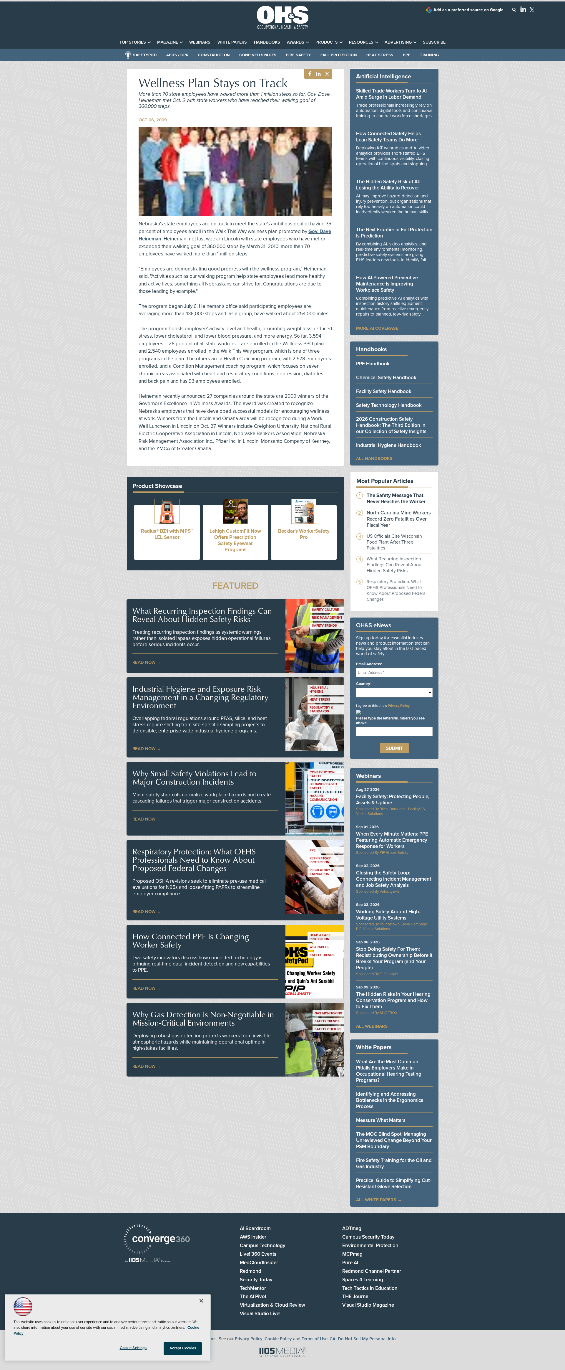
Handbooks (267, 42)
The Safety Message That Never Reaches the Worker (396, 498)
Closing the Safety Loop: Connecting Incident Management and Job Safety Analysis (393, 879)
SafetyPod (145, 55)
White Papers (232, 42)
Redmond (250, 1271)
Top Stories (132, 42)
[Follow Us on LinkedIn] (523, 9)
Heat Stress (379, 55)
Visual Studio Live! (260, 1313)
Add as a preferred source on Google (468, 9)
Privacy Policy (399, 706)
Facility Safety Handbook (383, 391)
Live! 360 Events (258, 1254)
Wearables (319, 947)
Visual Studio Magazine (368, 1305)
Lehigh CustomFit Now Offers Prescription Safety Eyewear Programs (235, 540)
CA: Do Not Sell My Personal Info (363, 1338)
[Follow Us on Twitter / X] (532, 9)
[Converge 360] (157, 1239)
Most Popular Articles (384, 481)
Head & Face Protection (320, 937)
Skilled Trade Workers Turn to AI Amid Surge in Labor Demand (391, 94)
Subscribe (434, 42)
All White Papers (376, 1199)
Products (326, 42)
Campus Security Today (368, 1237)
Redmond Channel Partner (371, 1271)
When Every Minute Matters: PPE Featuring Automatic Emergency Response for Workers (392, 840)
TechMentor (253, 1288)
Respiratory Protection (320, 860)
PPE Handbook (373, 364)
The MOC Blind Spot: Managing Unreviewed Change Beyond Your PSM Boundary (394, 1140)
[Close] (201, 1300)
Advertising (398, 42)
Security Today (256, 1280)
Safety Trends (324, 626)
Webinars (199, 42)
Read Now (144, 662)
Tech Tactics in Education (370, 1288)
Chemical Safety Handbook (386, 377)
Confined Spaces (258, 55)
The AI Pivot (253, 1296)
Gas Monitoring (328, 1013)
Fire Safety (298, 55)
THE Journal (356, 1296)
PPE (407, 55)
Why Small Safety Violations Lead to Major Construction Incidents (194, 777)
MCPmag (352, 1254)
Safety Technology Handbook (389, 405)
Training (429, 55)
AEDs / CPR (177, 55)
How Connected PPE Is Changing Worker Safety (190, 940)
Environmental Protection (370, 1245)
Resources (361, 42)
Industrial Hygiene (319, 690)
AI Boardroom (255, 1228)
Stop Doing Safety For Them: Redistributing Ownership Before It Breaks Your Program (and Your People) (394, 958)
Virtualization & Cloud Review (272, 1305)
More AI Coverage (377, 328)
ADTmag (351, 1228)
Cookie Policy (278, 1338)
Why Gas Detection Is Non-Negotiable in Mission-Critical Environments (203, 1018)
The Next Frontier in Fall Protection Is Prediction (394, 233)
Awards (295, 42)
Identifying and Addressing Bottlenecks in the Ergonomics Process (389, 1100)
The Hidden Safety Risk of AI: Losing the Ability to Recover (388, 185)
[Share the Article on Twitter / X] (326, 74)
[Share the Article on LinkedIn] (317, 74)
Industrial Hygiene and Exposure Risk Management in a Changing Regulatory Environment (200, 697)
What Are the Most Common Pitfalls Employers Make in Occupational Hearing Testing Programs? (388, 1071)
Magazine (167, 42)
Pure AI (350, 1263)
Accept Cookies (183, 1348)
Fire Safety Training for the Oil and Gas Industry (394, 1163)
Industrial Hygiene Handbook (388, 445)
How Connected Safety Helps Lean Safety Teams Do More (388, 137)
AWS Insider (253, 1237)
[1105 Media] (148, 1260)
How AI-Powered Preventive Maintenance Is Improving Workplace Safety (387, 284)
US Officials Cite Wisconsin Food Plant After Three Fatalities (394, 542)
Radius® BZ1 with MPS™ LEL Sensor (167, 534)
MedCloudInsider (259, 1263)
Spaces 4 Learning (362, 1280)
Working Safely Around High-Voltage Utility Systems (388, 915)
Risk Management (327, 618)
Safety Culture (325, 610)
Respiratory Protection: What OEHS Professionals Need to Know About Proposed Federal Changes (194, 859)
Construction (214, 55)
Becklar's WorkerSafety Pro (304, 534)
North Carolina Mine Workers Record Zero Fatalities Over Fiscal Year (399, 519)
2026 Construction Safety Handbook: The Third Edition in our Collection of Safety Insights (391, 425)
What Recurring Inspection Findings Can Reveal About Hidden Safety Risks (202, 615)
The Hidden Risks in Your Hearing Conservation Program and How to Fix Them (393, 1000)
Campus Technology (262, 1245)
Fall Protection (338, 55)
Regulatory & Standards (321, 709)
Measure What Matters (381, 1120)
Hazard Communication (323, 798)
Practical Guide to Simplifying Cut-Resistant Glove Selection (393, 1183)
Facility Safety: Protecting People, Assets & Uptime (392, 799)
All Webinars (372, 1026)
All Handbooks (374, 458)
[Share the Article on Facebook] (308, 74)
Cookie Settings (133, 1348)
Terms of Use (315, 1338)
